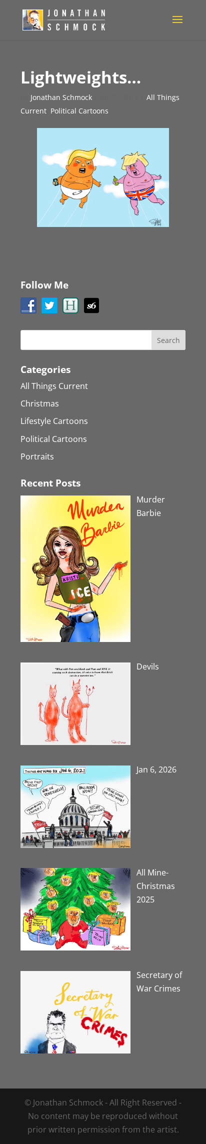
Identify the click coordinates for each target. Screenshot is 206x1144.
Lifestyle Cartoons (54, 421)
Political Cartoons (79, 111)
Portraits (37, 456)
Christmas (39, 403)
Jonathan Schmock (61, 97)
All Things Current (54, 386)
